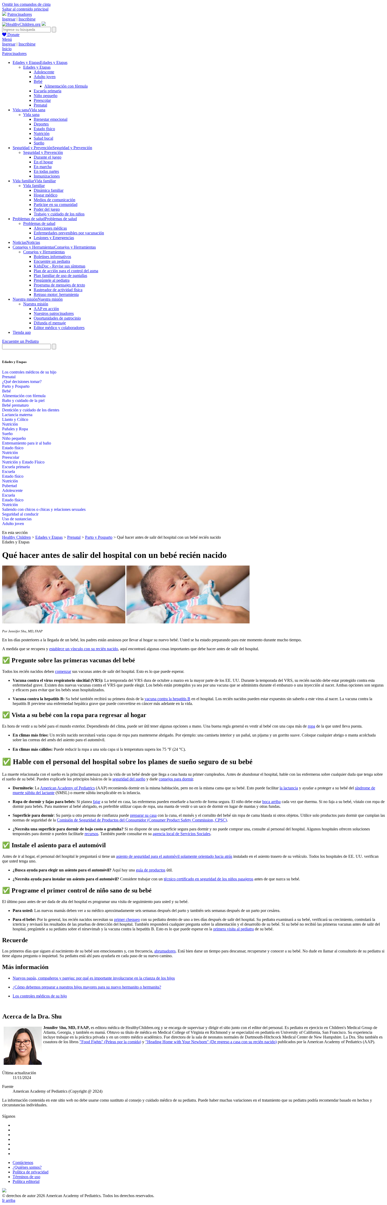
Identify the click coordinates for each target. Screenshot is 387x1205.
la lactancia (289, 788)
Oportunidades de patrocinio (57, 318)
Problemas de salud (39, 223)
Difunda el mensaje (50, 323)
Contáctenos (23, 1162)
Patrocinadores (19, 14)
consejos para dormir (176, 779)
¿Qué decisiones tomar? (22, 381)
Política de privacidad (30, 1172)
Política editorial (26, 1181)
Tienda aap (22, 332)
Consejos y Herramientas (44, 252)
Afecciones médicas (50, 228)
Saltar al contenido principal (25, 9)
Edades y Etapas (37, 67)
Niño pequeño (45, 95)
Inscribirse (27, 19)
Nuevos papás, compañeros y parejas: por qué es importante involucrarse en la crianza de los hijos (94, 978)
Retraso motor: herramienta (56, 294)
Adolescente (44, 72)
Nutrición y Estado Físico (23, 462)
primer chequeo (127, 919)
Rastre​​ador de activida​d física (58, 290)
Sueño (39, 143)
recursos (91, 833)
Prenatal (40, 105)
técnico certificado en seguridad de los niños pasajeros (208, 879)
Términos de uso (26, 1176)
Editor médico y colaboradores (59, 327)
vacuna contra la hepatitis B (167, 699)
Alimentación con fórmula (66, 86)
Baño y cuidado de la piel (23, 400)
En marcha (43, 166)
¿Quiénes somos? (27, 1167)
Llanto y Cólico (15, 419)
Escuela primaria (47, 91)
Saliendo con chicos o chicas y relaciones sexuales (44, 509)
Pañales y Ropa (15, 429)
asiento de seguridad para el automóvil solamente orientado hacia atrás (174, 856)
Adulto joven (45, 76)
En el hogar (43, 162)
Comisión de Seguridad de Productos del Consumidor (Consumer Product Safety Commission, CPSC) (142, 820)
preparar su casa (143, 815)
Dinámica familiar (48, 190)
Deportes (41, 124)
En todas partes (46, 171)
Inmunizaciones (47, 176)
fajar (96, 801)
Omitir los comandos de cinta (26, 4)
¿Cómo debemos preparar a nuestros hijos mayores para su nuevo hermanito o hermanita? (87, 987)
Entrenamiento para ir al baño (26, 443)
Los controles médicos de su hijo (29, 372)
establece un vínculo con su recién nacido (83, 649)
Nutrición (41, 133)
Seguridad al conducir (20, 514)
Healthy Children (16, 537)
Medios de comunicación (54, 200)
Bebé (38, 81)
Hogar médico (45, 195)
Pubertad (9, 485)
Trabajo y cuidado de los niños (59, 214)
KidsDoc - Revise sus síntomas (59, 266)
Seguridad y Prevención (43, 152)
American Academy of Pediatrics (67, 788)
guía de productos (150, 870)
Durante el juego (47, 157)
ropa (311, 726)
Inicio (7, 49)
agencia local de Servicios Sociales (181, 833)
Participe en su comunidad (55, 204)
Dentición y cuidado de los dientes (30, 410)
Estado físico (44, 129)
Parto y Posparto (15, 386)
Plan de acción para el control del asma (66, 271)
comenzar (63, 671)
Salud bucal (43, 138)
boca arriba (271, 801)
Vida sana (31, 114)
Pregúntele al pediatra (52, 280)
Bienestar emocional (50, 119)
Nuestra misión (35, 304)
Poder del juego (47, 209)
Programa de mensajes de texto (59, 285)
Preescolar (42, 100)
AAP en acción (46, 308)
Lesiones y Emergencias (54, 237)
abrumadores (165, 951)
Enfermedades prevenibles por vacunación (69, 233)
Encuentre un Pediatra (20, 341)
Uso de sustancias (17, 519)
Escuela (8, 471)
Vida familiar (34, 185)
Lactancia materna (17, 414)
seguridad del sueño (128, 779)
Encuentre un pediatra (52, 261)
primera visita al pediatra (233, 929)
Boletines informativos (52, 256)
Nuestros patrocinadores (54, 313)
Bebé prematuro (15, 405)
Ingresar (9, 19)
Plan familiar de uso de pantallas (60, 275)
